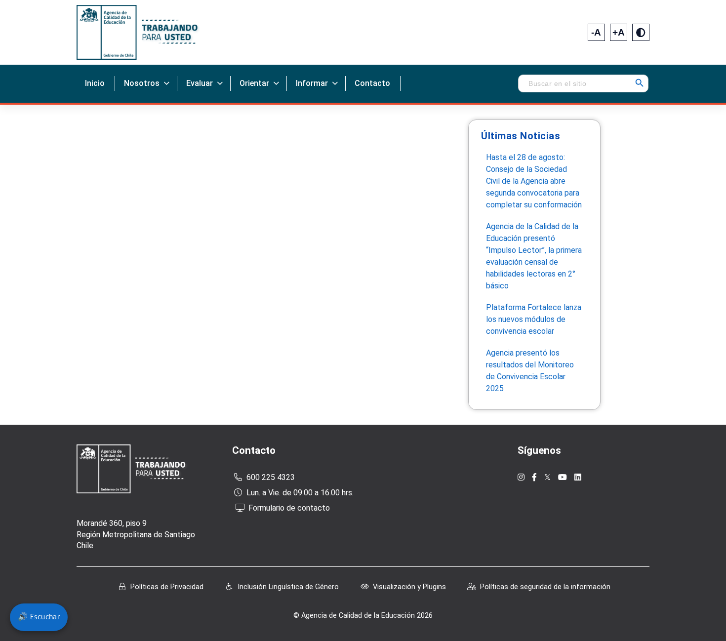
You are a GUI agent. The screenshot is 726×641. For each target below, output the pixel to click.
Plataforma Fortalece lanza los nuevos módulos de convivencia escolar (533, 319)
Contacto (372, 83)
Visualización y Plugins (409, 587)
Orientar (254, 83)
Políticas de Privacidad (166, 587)
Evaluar (199, 83)
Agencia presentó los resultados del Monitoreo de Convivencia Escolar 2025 (530, 370)
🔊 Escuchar (39, 617)
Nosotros (142, 83)
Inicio (95, 83)
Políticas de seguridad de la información (545, 587)
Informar (312, 83)
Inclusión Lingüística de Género (288, 587)
